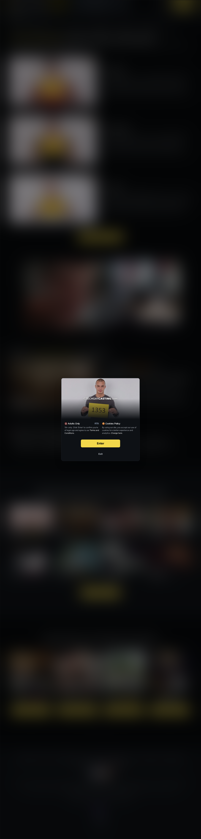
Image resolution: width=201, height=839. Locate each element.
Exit (100, 454)
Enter (100, 443)
